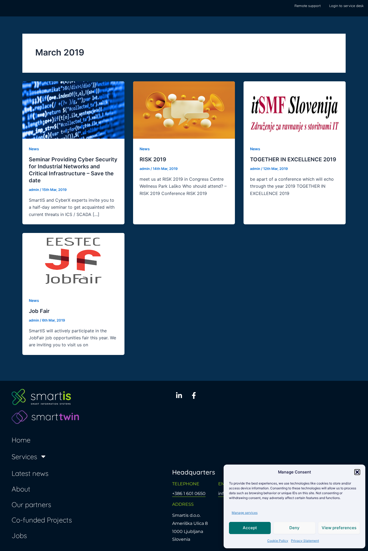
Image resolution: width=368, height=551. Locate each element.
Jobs (19, 535)
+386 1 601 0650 (189, 493)
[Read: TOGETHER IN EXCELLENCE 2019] (295, 109)
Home (21, 439)
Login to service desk (346, 6)
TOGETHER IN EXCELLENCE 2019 (293, 159)
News (34, 149)
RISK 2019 (153, 159)
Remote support (307, 6)
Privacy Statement (305, 541)
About (21, 488)
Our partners (31, 504)
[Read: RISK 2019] (184, 109)
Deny (294, 527)
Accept (250, 527)
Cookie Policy (277, 541)
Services (24, 456)
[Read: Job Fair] (73, 261)
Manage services (245, 513)
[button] (357, 472)
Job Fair (39, 311)
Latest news (30, 473)
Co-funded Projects (42, 519)
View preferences (339, 527)
